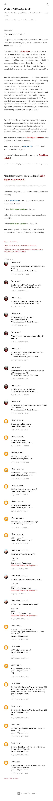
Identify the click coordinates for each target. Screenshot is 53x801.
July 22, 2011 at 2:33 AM (19, 594)
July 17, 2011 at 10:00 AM (20, 274)
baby (11, 245)
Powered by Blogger (28, 793)
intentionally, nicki (17, 8)
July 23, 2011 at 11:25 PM (19, 639)
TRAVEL (24, 20)
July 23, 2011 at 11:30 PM (19, 736)
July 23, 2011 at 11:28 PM (19, 699)
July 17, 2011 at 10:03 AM (19, 360)
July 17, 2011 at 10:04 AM (20, 395)
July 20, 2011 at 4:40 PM (20, 446)
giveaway (25, 245)
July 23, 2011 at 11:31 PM (19, 773)
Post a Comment (11, 779)
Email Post (14, 242)
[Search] (47, 3)
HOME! (7, 20)
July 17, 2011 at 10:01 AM (19, 291)
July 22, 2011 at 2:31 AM (19, 569)
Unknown (15, 420)
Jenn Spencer (17, 550)
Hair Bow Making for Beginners (24, 565)
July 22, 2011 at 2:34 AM (19, 619)
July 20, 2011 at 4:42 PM (19, 495)
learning (33, 245)
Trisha (13, 263)
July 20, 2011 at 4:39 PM (19, 430)
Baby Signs (18, 245)
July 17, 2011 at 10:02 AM (19, 325)
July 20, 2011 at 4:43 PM (19, 511)
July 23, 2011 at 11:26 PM (19, 658)
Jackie (14, 626)
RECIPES (16, 20)
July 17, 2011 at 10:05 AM (19, 413)
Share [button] (6, 242)
